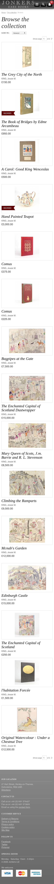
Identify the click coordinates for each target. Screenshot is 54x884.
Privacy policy (7, 824)
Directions (6, 789)
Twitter (4, 844)
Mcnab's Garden (14, 548)
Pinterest (5, 847)
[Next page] (52, 39)
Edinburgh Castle (14, 595)
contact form (24, 807)
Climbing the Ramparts (18, 501)
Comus (6, 264)
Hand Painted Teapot (17, 216)
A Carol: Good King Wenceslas (25, 169)
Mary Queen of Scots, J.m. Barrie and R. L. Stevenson (21, 455)
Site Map (5, 830)
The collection (12, 12)
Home (3, 12)
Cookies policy (8, 827)
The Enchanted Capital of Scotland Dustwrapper (20, 408)
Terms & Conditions (10, 821)
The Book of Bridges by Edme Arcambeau (24, 124)
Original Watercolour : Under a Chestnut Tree (25, 740)
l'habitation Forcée (15, 690)
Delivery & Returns (9, 818)
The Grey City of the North (21, 74)
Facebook (6, 841)
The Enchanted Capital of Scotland (20, 645)
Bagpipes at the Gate (17, 359)
